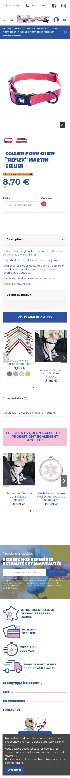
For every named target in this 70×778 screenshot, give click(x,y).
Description (14, 239)
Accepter (14, 769)
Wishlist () (13, 5)
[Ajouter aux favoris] (16, 356)
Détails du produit (18, 294)
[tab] (35, 240)
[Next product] (66, 32)
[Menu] (4, 19)
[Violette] (9, 373)
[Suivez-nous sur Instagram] (62, 5)
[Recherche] (11, 19)
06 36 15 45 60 (38, 5)
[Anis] (27, 373)
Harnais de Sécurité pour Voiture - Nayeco (51, 373)
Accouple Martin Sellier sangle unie (19, 362)
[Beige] (15, 373)
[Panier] (64, 19)
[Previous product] (65, 32)
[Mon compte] (56, 19)
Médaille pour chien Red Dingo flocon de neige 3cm (51, 496)
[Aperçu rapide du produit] (21, 356)
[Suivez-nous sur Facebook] (54, 6)
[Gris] (21, 373)
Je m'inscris (57, 572)
